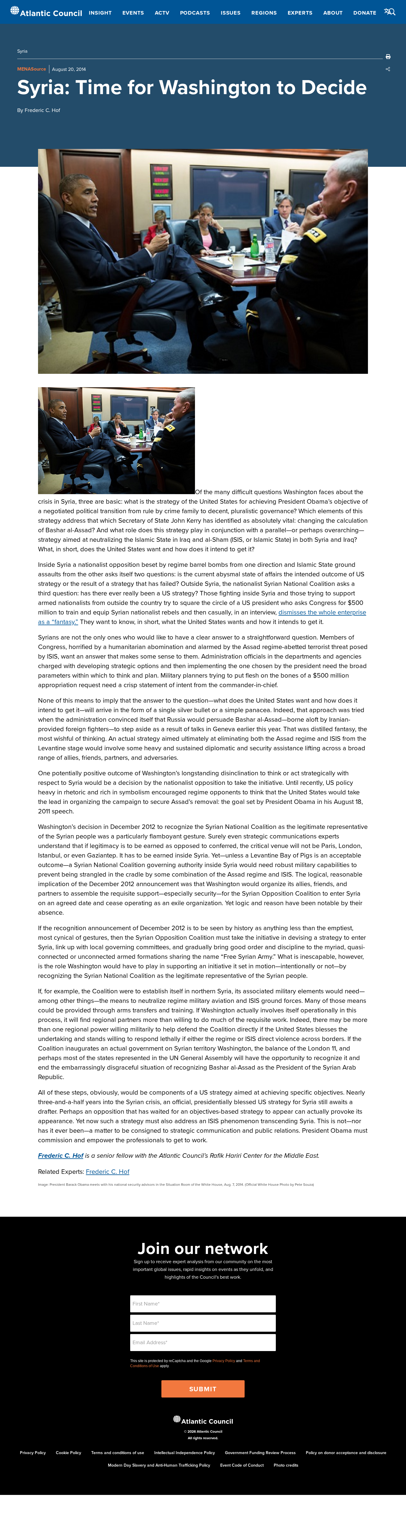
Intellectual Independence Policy (184, 1453)
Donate (364, 13)
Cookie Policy (68, 1453)
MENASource (31, 69)
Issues (231, 13)
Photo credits (286, 1465)
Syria (22, 51)
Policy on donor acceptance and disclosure (346, 1453)
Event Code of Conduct (242, 1465)
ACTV (162, 13)
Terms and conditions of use (117, 1453)
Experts (300, 13)
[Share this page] (388, 69)
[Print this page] (388, 56)
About (333, 13)
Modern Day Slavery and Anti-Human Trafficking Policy (159, 1465)
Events (133, 13)
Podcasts (195, 13)
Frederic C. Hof (107, 1171)
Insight (100, 13)
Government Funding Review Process (260, 1453)
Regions (264, 13)
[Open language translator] (388, 11)
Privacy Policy (224, 1361)
